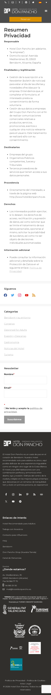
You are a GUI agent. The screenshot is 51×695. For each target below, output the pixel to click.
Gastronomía (11, 342)
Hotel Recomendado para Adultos (19, 523)
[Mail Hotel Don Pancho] (12, 2)
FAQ (5, 541)
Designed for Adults (15, 330)
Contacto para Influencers (15, 535)
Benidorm (7, 546)
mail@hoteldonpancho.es (18, 589)
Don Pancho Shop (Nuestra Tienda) (19, 552)
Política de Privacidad (15, 680)
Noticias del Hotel (14, 348)
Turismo (8, 354)
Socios (6, 566)
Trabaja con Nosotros (13, 529)
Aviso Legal (25, 683)
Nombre (9, 374)
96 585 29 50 (11, 585)
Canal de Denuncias (12, 558)
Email (7, 388)
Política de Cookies (36, 680)
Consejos (9, 324)
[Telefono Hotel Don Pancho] (6, 2)
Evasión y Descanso (15, 336)
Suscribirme (14, 419)
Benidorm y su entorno (17, 317)
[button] (43, 2)
